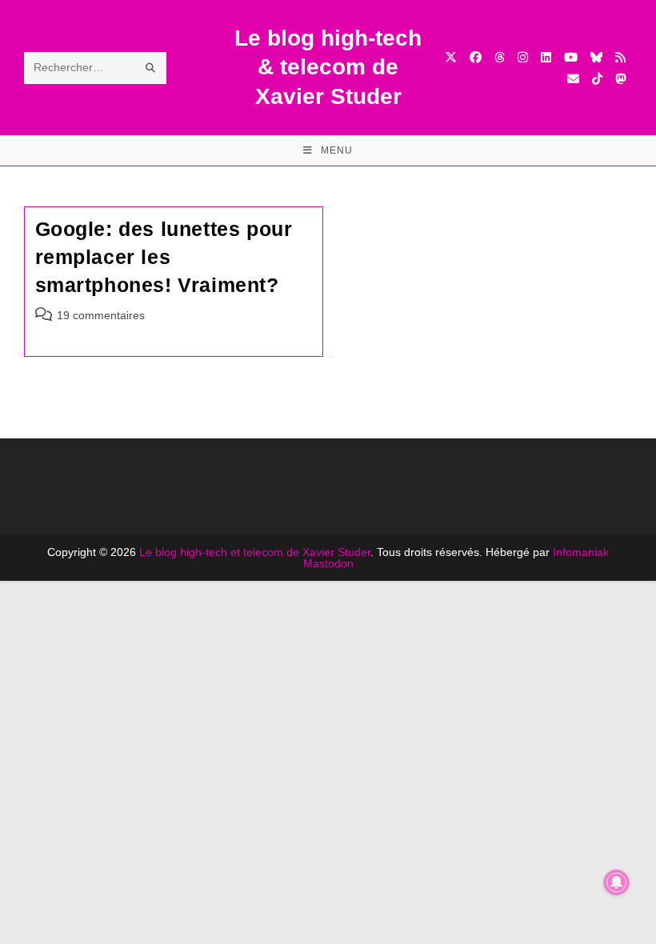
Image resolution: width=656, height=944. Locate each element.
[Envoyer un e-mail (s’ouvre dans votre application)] (573, 79)
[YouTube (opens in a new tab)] (571, 57)
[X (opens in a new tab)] (450, 57)
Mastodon (328, 563)
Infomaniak (581, 552)
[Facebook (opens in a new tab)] (475, 57)
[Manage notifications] (617, 882)
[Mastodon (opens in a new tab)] (620, 79)
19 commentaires (101, 315)
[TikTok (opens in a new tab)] (597, 79)
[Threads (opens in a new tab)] (499, 57)
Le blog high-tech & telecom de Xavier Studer (328, 67)
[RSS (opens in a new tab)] (620, 57)
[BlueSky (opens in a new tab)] (596, 57)
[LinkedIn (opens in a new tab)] (546, 57)
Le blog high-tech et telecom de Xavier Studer (254, 552)
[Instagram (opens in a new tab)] (522, 57)
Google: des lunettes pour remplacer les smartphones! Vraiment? (164, 257)
